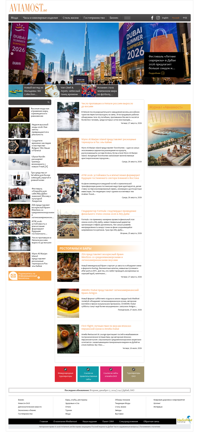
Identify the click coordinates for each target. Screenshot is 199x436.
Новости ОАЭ (24, 403)
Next (187, 53)
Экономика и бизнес (27, 410)
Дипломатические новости (30, 407)
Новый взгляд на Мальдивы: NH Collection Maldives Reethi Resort (33, 94)
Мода (14, 18)
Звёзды (118, 410)
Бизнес (114, 18)
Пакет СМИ (108, 421)
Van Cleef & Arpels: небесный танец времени (70, 91)
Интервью (158, 407)
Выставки (119, 414)
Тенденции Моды (122, 403)
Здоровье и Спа (72, 403)
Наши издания (90, 421)
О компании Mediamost (65, 421)
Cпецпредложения (128, 421)
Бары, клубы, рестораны (76, 400)
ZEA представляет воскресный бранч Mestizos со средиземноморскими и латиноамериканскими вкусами (102, 257)
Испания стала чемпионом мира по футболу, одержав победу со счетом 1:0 (107, 94)
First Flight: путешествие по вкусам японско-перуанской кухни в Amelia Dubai (106, 327)
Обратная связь (151, 421)
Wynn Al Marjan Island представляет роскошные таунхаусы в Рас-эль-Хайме (108, 141)
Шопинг (157, 403)
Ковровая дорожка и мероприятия (169, 400)
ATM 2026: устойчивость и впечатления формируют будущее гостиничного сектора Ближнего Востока (110, 176)
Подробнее (154, 73)
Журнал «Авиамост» (166, 107)
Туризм (68, 410)
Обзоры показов (122, 400)
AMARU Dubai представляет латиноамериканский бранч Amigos (110, 291)
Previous (12, 53)
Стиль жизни (71, 18)
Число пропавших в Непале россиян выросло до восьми (107, 105)
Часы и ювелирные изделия (40, 18)
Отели (68, 407)
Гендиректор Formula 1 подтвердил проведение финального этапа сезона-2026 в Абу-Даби (108, 212)
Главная (44, 421)
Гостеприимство (94, 18)
